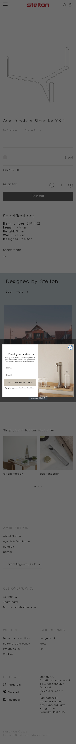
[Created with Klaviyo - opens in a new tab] (38, 398)
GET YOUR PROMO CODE (20, 382)
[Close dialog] (71, 347)
